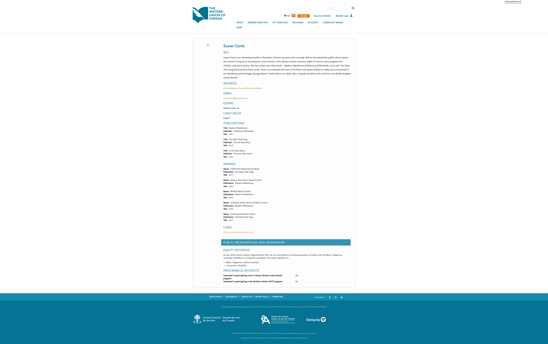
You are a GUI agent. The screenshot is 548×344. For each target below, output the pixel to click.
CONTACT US (246, 297)
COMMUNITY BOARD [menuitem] (333, 22)
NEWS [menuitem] (239, 27)
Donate (303, 16)
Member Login (342, 16)
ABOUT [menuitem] (240, 22)
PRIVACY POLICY (262, 297)
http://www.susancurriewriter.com (238, 232)
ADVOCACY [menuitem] (313, 22)
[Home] (210, 15)
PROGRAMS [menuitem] (297, 22)
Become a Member (322, 16)
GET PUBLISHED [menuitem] (280, 22)
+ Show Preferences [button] (512, 1)
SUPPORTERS (277, 297)
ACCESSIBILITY (231, 297)
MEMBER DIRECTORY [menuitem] (258, 22)
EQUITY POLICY (215, 297)
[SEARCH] (353, 8)
